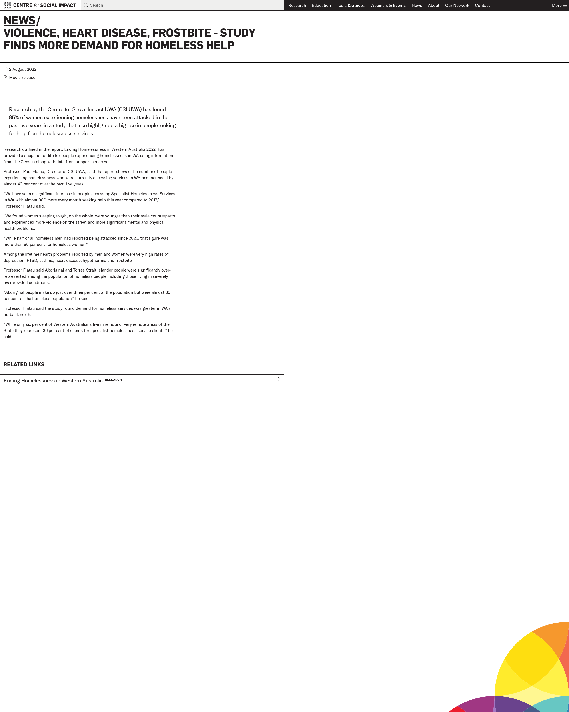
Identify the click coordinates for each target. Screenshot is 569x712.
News (417, 5)
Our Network (457, 5)
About (433, 5)
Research (297, 5)
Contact (482, 5)
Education (321, 5)
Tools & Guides (351, 5)
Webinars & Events (388, 5)
